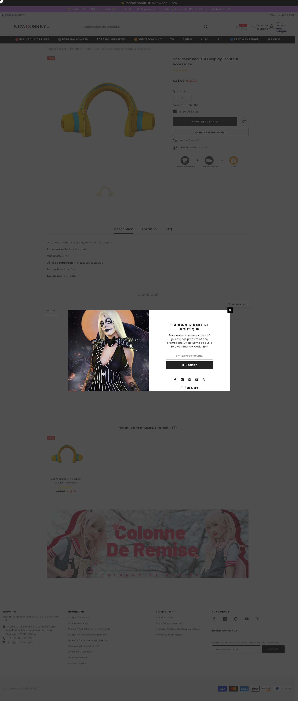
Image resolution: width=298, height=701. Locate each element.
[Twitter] (204, 379)
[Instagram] (182, 379)
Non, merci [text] (192, 388)
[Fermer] (230, 310)
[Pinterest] (189, 379)
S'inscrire (189, 365)
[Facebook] (175, 379)
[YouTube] (196, 379)
